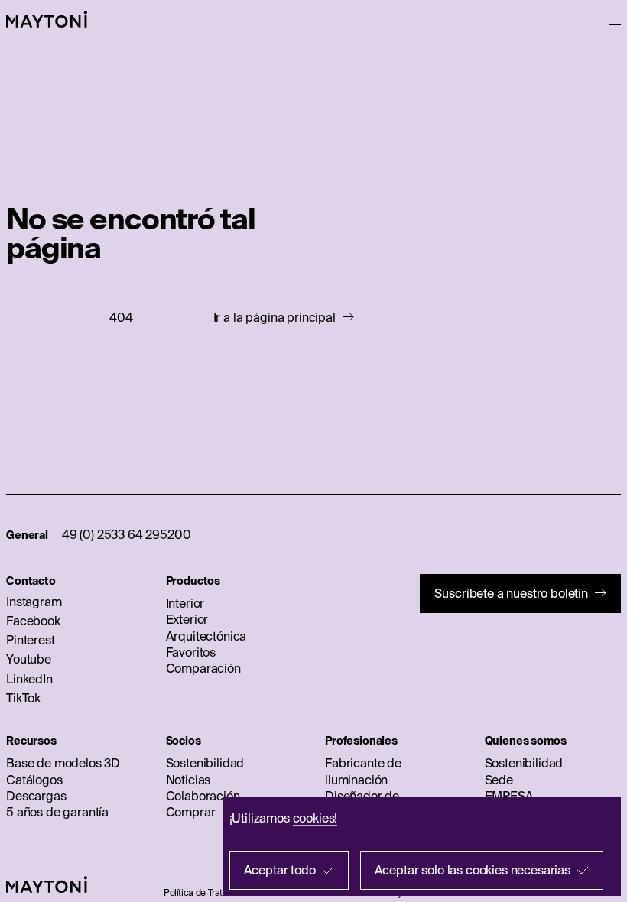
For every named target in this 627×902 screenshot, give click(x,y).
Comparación (203, 668)
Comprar (191, 812)
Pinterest (30, 640)
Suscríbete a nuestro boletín (511, 593)
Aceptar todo (280, 870)
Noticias (188, 780)
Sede (499, 780)
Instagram (34, 601)
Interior (185, 603)
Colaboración (203, 796)
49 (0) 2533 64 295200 (126, 534)
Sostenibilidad (205, 763)
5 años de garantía (57, 812)
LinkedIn (29, 679)
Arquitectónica (206, 636)
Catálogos (34, 780)
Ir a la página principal (274, 317)
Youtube (28, 659)
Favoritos (191, 652)
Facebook (33, 621)
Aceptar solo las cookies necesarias (472, 870)
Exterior (187, 619)
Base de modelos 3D (63, 763)
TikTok (23, 698)
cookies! (315, 818)
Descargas (36, 796)
